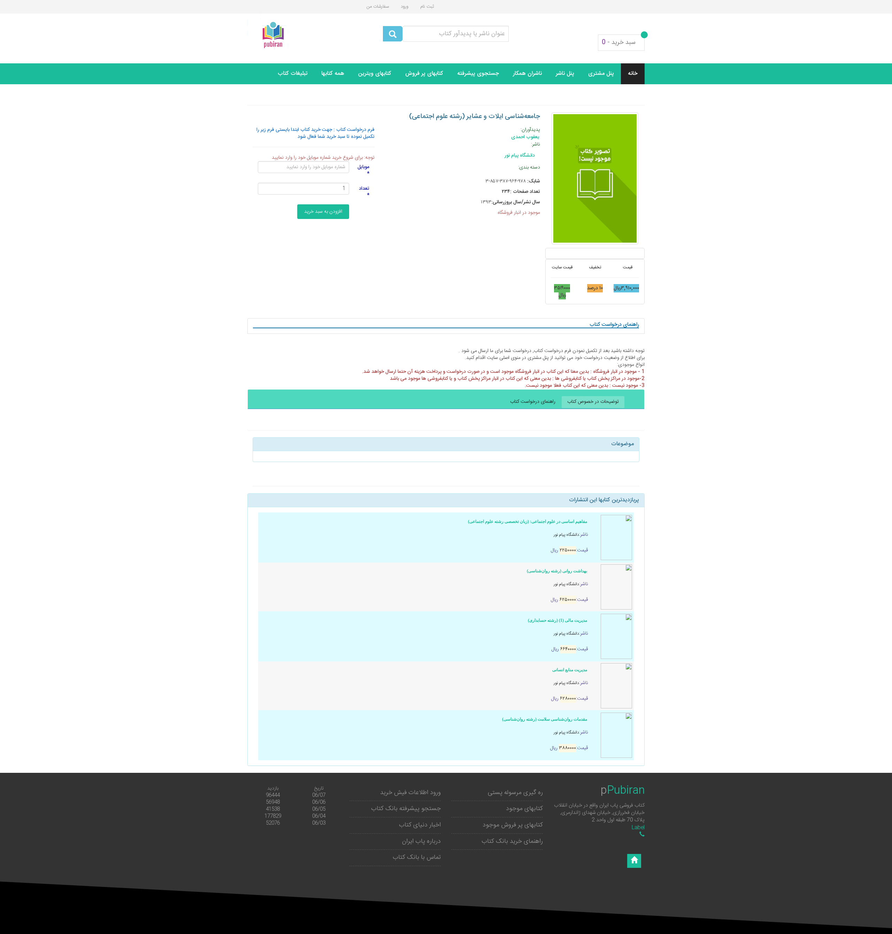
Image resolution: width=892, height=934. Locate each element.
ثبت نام (427, 6)
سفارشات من (378, 6)
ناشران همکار (527, 73)
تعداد (364, 192)
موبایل (363, 170)
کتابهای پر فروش (424, 73)
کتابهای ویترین (374, 73)
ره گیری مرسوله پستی (515, 792)
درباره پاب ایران (421, 841)
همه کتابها (332, 73)
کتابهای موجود (524, 808)
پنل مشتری (601, 73)
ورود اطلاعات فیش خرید (410, 792)
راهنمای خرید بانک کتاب (512, 841)
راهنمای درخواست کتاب (532, 402)
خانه (633, 73)
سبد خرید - (619, 42)
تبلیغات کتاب (292, 73)
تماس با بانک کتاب (417, 857)
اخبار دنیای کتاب (420, 825)
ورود (404, 6)
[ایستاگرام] (634, 861)
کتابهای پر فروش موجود (513, 825)
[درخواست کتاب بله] (642, 835)
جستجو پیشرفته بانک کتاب (406, 808)
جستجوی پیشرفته (478, 73)
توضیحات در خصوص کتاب (593, 402)
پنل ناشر (565, 73)
